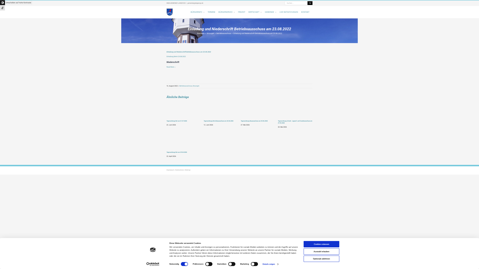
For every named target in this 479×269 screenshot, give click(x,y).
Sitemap (187, 170)
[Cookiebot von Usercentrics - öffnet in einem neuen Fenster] (153, 264)
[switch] (208, 264)
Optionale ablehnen (321, 259)
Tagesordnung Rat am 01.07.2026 (177, 121)
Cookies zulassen (321, 244)
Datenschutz (179, 170)
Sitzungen (196, 86)
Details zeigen (269, 264)
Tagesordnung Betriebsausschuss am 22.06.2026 (218, 121)
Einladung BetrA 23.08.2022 (176, 56)
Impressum (170, 170)
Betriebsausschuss (185, 86)
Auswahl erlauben (321, 251)
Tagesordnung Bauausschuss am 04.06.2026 (254, 121)
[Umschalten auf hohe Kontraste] (2, 2)
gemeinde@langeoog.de (195, 3)
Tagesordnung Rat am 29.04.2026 (177, 152)
